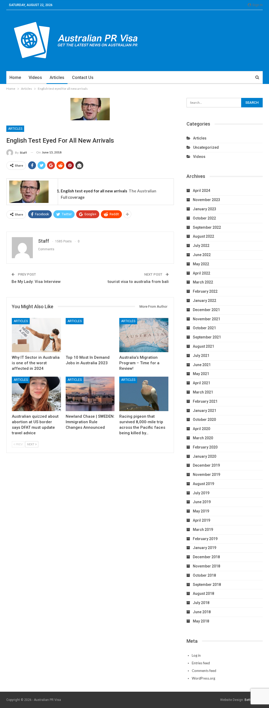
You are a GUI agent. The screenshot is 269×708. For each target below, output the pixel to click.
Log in (196, 655)
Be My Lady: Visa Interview (36, 281)
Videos (35, 77)
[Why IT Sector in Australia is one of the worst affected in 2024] (36, 335)
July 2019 (201, 493)
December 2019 (206, 465)
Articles (57, 77)
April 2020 (201, 429)
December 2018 (206, 557)
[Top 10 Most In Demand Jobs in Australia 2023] (90, 335)
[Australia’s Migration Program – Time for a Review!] (143, 335)
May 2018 (201, 621)
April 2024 (201, 190)
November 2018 (206, 566)
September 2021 (207, 337)
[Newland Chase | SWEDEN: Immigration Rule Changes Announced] (90, 394)
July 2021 (201, 355)
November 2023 (206, 200)
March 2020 (203, 438)
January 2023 (204, 209)
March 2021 (203, 392)
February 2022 (205, 291)
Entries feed (201, 663)
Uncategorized (206, 147)
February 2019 (205, 539)
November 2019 (206, 474)
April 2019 (201, 520)
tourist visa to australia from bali (138, 281)
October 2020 (204, 419)
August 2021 (203, 346)
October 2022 (204, 218)
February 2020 (205, 447)
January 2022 (204, 300)
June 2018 (202, 612)
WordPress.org (203, 678)
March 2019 (203, 529)
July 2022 (201, 245)
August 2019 (203, 484)
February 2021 (205, 401)
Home (15, 77)
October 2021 (204, 328)
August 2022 (203, 236)
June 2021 (202, 365)
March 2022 (203, 282)
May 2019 (201, 511)
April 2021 (201, 383)
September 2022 (207, 227)
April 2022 (201, 273)
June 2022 (202, 255)
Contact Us (83, 77)
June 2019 (202, 502)
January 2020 (204, 456)
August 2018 (203, 593)
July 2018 (201, 603)
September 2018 (207, 584)
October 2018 (204, 575)
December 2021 (206, 310)
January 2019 (204, 548)
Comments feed (204, 671)
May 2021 (201, 374)
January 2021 (204, 410)
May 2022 (201, 264)
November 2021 (206, 319)
